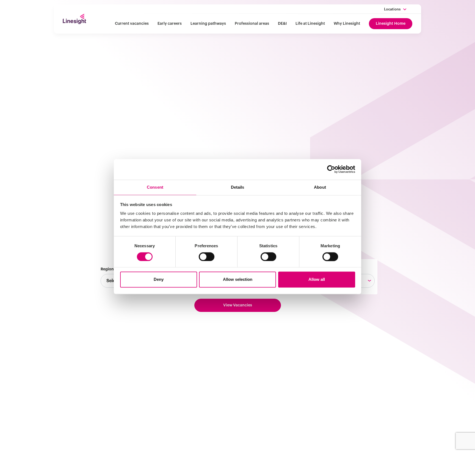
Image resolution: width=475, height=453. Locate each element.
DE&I (282, 24)
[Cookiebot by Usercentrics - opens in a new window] (331, 169)
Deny (159, 279)
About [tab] (320, 187)
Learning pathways (208, 24)
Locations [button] (392, 9)
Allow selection (237, 279)
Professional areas (252, 24)
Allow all (316, 279)
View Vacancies (237, 305)
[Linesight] (74, 19)
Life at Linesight (310, 24)
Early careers (170, 24)
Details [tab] (237, 187)
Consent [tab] (155, 187)
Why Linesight (347, 24)
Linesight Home (390, 24)
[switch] (206, 256)
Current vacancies (132, 24)
